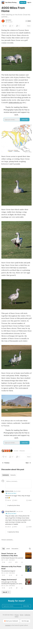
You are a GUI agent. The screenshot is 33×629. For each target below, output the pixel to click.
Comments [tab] (5, 475)
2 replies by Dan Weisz (13, 505)
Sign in (29, 2)
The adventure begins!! (8, 571)
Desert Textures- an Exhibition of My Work (9, 554)
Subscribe (23, 2)
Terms (21, 615)
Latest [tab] (8, 548)
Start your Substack (12, 621)
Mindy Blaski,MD (10, 511)
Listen (29, 21)
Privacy (17, 615)
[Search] (30, 548)
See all (5, 592)
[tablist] (9, 475)
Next (27, 463)
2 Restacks (22, 451)
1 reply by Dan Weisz (13, 532)
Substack (7, 625)
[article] (16, 557)
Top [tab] (3, 548)
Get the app (25, 621)
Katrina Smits (9, 491)
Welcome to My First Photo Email (11, 567)
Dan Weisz (8, 20)
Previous (6, 463)
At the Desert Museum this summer (12, 558)
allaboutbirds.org (15, 103)
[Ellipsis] (30, 491)
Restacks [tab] (13, 475)
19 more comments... (7, 540)
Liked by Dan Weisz (11, 493)
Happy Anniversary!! (9, 579)
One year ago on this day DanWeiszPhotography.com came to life (11, 582)
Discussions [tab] (15, 548)
